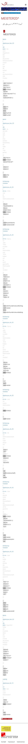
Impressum (11, 742)
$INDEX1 (6, 167)
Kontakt (3, 742)
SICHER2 (6, 462)
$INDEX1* (6, 85)
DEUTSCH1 (6, 87)
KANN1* (5, 660)
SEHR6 (5, 91)
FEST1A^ (6, 582)
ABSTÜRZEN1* (8, 83)
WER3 (5, 700)
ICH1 (4, 526)
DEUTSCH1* (7, 656)
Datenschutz (21, 742)
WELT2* (5, 702)
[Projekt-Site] (14, 3)
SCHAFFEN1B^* (8, 162)
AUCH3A (6, 370)
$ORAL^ (5, 454)
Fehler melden (7, 719)
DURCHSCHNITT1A (9, 94)
